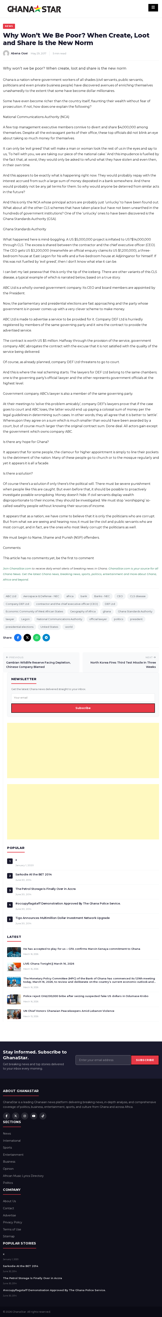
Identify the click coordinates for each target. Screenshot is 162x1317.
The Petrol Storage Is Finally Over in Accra (45, 889)
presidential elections (19, 626)
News (9, 26)
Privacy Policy (12, 1222)
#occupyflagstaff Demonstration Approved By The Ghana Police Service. (68, 903)
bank (84, 596)
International (12, 1140)
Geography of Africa (83, 611)
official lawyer (98, 619)
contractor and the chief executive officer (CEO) (67, 603)
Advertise (9, 1215)
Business (9, 1161)
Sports (7, 1147)
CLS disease (138, 596)
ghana (107, 611)
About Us (9, 1201)
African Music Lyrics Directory (23, 1176)
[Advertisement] (83, 750)
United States (49, 626)
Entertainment (13, 1155)
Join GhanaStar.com (17, 568)
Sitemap (9, 1236)
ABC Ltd (11, 596)
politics (118, 619)
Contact (8, 1208)
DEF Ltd (110, 603)
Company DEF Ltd (17, 603)
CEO (120, 596)
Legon (25, 619)
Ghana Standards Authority (135, 611)
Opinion (8, 1169)
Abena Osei (19, 53)
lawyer (10, 619)
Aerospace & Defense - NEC (41, 596)
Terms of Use (12, 1229)
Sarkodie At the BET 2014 (33, 874)
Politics (8, 1183)
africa (69, 596)
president (136, 619)
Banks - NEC (102, 596)
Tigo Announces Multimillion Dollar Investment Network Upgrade (62, 918)
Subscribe (83, 708)
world (69, 626)
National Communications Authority (59, 619)
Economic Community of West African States (34, 611)
